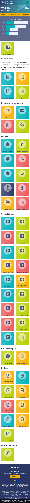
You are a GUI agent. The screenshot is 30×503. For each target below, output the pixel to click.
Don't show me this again (21, 501)
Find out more (12, 501)
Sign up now (15, 476)
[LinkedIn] (18, 467)
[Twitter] (15, 467)
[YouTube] (12, 467)
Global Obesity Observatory (11, 2)
